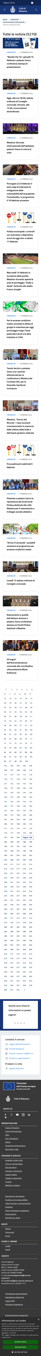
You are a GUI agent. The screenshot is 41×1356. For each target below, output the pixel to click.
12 (5, 698)
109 (24, 770)
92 (15, 756)
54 (5, 729)
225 (5, 877)
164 (24, 819)
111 (5, 774)
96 (5, 761)
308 (24, 949)
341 (11, 980)
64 (26, 734)
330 (5, 971)
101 (5, 765)
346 (11, 985)
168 (18, 824)
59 (31, 729)
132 (11, 792)
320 (5, 963)
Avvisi (7, 1236)
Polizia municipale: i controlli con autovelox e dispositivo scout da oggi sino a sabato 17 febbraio (21, 236)
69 (21, 738)
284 (30, 927)
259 (30, 904)
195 (5, 850)
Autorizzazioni (10, 1214)
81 (21, 747)
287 (18, 931)
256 (11, 904)
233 (24, 882)
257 (18, 904)
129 (24, 788)
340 (5, 980)
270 (5, 918)
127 (11, 788)
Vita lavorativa (11, 1167)
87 (21, 752)
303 (24, 945)
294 (30, 936)
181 (5, 837)
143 (18, 801)
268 (24, 913)
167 (11, 824)
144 (24, 801)
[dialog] (20, 1336)
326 (11, 967)
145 (30, 801)
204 (30, 855)
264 (30, 909)
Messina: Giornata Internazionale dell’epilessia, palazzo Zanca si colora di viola (20, 147)
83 (31, 747)
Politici (7, 1142)
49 (10, 725)
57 (21, 729)
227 (18, 877)
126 (5, 788)
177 (11, 833)
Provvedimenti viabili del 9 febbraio (19, 465)
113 (18, 774)
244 (30, 891)
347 (18, 985)
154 (24, 810)
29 (31, 707)
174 (24, 828)
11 (30, 694)
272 (18, 918)
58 (26, 729)
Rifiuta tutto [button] (20, 1347)
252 (18, 900)
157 (11, 815)
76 (26, 743)
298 (24, 940)
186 (11, 842)
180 (30, 833)
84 (5, 752)
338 (24, 976)
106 (5, 770)
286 (11, 931)
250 (5, 900)
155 (30, 810)
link (9, 1337)
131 (5, 792)
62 (15, 734)
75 (21, 743)
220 (5, 873)
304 (30, 945)
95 (31, 756)
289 (30, 931)
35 (31, 712)
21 (21, 703)
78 (5, 747)
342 (18, 980)
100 (26, 761)
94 (26, 756)
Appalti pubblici (11, 1174)
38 (15, 716)
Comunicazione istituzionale (14, 22)
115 (30, 774)
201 (11, 855)
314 (30, 954)
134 (24, 792)
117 (11, 779)
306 (11, 949)
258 (24, 904)
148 (18, 806)
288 (24, 931)
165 (30, 819)
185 (5, 842)
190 (5, 846)
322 (18, 963)
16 (26, 698)
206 (11, 859)
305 (5, 949)
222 (18, 873)
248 (24, 895)
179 (24, 833)
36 (5, 716)
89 (31, 752)
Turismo (8, 1181)
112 (11, 774)
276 (11, 922)
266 (11, 913)
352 (18, 989)
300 (5, 945)
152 (11, 810)
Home (5, 19)
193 (24, 846)
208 (24, 859)
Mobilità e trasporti (12, 1185)
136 (5, 797)
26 (15, 707)
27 (21, 707)
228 (24, 877)
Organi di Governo (12, 1127)
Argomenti (15, 19)
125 (30, 783)
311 (11, 954)
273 (24, 918)
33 (21, 712)
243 (24, 891)
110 (30, 770)
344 (30, 980)
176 (5, 833)
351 (11, 989)
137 (11, 797)
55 (10, 729)
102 (11, 765)
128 (18, 788)
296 (11, 940)
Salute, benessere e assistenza (17, 1210)
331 (11, 971)
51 (21, 725)
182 (11, 837)
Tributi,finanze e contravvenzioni (18, 1203)
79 (10, 747)
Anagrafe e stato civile (14, 1160)
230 (5, 882)
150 (30, 806)
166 (5, 824)
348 (24, 985)
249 (30, 895)
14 (15, 698)
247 (18, 895)
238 (24, 886)
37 (10, 716)
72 (5, 743)
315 (5, 958)
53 (31, 725)
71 (31, 738)
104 (24, 765)
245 (5, 895)
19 (10, 703)
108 (18, 770)
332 (18, 971)
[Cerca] (36, 10)
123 (18, 783)
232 (18, 882)
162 (11, 819)
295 (5, 940)
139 (24, 797)
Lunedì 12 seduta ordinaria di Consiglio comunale (21, 582)
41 (31, 716)
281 (11, 927)
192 (18, 846)
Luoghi (7, 1246)
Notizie (8, 1228)
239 (30, 886)
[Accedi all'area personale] (32, 2)
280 (5, 927)
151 (5, 810)
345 (5, 985)
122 (11, 783)
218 (24, 868)
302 (18, 945)
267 (18, 913)
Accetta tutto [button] (20, 1342)
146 (5, 806)
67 (10, 738)
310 (5, 954)
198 (24, 850)
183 (18, 837)
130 (30, 788)
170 (30, 824)
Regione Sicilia (9, 2)
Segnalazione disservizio (14, 1297)
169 (24, 824)
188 (24, 842)
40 (26, 716)
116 (5, 779)
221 (11, 873)
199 (30, 850)
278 (24, 922)
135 (30, 792)
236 (11, 886)
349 (30, 985)
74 (15, 743)
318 (24, 958)
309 (30, 949)
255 (5, 904)
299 (30, 940)
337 (18, 976)
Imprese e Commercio (13, 1171)
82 (26, 747)
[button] (20, 1352)
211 (11, 864)
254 (30, 900)
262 (18, 909)
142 (11, 801)
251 (11, 900)
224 (30, 873)
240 (5, 891)
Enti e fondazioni (11, 1138)
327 (18, 967)
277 (18, 922)
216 (11, 868)
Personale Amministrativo (15, 1145)
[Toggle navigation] (4, 9)
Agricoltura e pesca (12, 1217)
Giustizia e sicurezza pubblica (16, 1199)
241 (11, 891)
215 (5, 868)
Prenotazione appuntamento (16, 1293)
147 (11, 806)
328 (24, 967)
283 (24, 927)
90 (5, 756)
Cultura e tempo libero (14, 1164)
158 (18, 815)
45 (21, 721)
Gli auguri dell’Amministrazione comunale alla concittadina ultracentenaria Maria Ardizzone (20, 666)
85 (10, 752)
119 (24, 779)
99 (21, 761)
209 (30, 859)
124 (24, 783)
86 (15, 752)
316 (11, 958)
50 (15, 725)
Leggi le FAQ (10, 1301)
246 (11, 895)
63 (21, 734)
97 (10, 761)
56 (15, 729)
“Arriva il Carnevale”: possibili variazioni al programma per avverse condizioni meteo (21, 546)
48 (5, 725)
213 (24, 864)
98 (15, 761)
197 (18, 850)
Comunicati (11, 52)
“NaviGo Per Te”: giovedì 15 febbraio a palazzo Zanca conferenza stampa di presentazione (20, 62)
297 (18, 940)
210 (5, 864)
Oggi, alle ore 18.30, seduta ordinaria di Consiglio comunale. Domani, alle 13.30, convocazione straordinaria (20, 104)
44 (15, 721)
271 (11, 918)
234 (30, 882)
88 (26, 752)
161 (5, 819)
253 (24, 900)
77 (31, 743)
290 (5, 936)
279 (30, 922)
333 (24, 971)
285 (5, 931)
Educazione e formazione (14, 1196)
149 (24, 806)
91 (10, 756)
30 (5, 712)
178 (18, 833)
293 (24, 936)
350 (5, 989)
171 (5, 828)
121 (5, 783)
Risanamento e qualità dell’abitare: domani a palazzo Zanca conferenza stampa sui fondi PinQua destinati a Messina (19, 621)
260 (5, 909)
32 (15, 712)
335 (5, 976)
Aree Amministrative (13, 1131)
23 (31, 703)
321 (11, 963)
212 (18, 864)
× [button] (38, 1319)
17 (31, 698)
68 (15, 738)
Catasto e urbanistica (13, 1178)
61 (10, 734)
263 (24, 909)
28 (26, 707)
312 (18, 954)
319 (30, 958)
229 (30, 877)
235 (5, 886)
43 (10, 721)
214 (30, 864)
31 (10, 712)
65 (31, 734)
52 (26, 725)
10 (25, 694)
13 (10, 698)
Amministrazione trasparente (16, 1315)
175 (30, 828)
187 (18, 842)
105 (30, 765)
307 (18, 949)
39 (21, 716)
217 (18, 868)
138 (18, 797)
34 (26, 712)
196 (11, 850)
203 (24, 855)
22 (26, 703)
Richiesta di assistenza (14, 1304)
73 (10, 743)
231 (11, 882)
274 (30, 918)
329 (30, 967)
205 (5, 859)
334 (30, 971)
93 (21, 756)
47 (31, 721)
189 (30, 842)
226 (11, 877)
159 (24, 815)
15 (21, 698)
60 (5, 734)
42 (5, 721)
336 (11, 976)
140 (30, 797)
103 (18, 765)
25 (10, 707)
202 (18, 855)
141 (5, 801)
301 (11, 945)
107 (11, 770)
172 (11, 828)
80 (15, 747)
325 (5, 967)
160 (30, 815)
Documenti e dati (11, 1149)
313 (24, 954)
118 (18, 779)
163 (18, 819)
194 (30, 846)
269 (30, 913)
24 (5, 707)
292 (18, 936)
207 (18, 859)
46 (26, 721)
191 (11, 846)
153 (18, 810)
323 (24, 963)
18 (5, 703)
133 (18, 792)
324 (30, 963)
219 (30, 868)
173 (18, 828)
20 (15, 703)
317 (18, 958)
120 (30, 779)
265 (5, 913)
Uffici (7, 1135)
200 (5, 855)
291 (11, 936)
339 (30, 976)
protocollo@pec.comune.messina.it (19, 1280)
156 (5, 815)
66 (5, 738)
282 (18, 927)
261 (11, 909)
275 (5, 922)
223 (24, 873)
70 (26, 738)
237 (18, 886)
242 (18, 891)
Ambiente (9, 1207)
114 (24, 774)
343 (24, 980)
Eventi (7, 1249)
